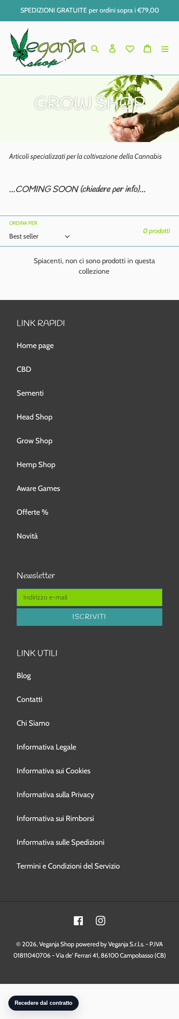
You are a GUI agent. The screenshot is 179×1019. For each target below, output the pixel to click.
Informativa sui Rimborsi (55, 818)
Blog (24, 675)
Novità (27, 536)
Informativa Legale (46, 747)
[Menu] (165, 48)
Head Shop (34, 417)
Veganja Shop (56, 944)
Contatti (29, 699)
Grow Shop (34, 440)
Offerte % (32, 512)
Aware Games (38, 488)
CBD (24, 369)
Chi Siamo (33, 723)
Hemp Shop (36, 464)
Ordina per (23, 223)
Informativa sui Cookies (53, 770)
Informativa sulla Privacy (55, 794)
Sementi (30, 393)
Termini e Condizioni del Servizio (68, 866)
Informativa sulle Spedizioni (60, 842)
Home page (35, 345)
